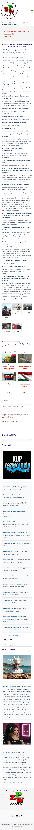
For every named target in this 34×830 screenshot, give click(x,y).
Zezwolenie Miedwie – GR (11, 568)
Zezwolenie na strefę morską (12, 487)
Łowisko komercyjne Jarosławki (13, 584)
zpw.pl (4, 346)
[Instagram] (17, 816)
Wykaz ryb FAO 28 (9, 503)
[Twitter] (14, 816)
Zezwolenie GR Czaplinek (11, 551)
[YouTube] (21, 816)
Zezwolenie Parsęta (9, 608)
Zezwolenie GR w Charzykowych (13, 627)
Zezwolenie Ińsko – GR (10, 560)
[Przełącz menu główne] (31, 10)
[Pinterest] (19, 816)
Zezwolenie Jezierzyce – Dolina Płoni (14, 617)
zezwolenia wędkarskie (13, 635)
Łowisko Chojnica (8, 576)
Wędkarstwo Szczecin (16, 22)
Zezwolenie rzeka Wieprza (11, 600)
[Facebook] (12, 816)
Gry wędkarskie (8, 752)
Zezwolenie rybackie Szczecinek (13, 543)
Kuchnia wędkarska (9, 686)
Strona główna (5, 22)
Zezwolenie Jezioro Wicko (11, 592)
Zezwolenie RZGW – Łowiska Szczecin (15, 522)
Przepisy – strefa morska (11, 495)
